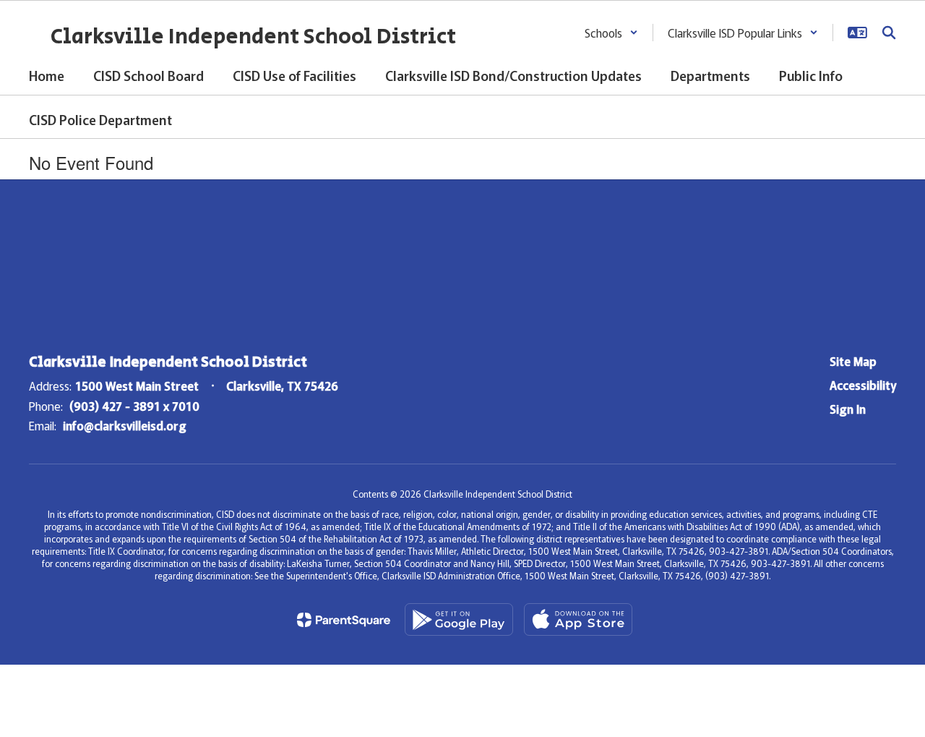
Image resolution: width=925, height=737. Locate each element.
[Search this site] (889, 32)
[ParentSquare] (343, 620)
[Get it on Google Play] (459, 619)
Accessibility (863, 384)
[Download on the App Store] (578, 619)
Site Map (853, 361)
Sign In (848, 408)
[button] (611, 32)
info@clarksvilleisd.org (124, 425)
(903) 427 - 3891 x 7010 (134, 405)
